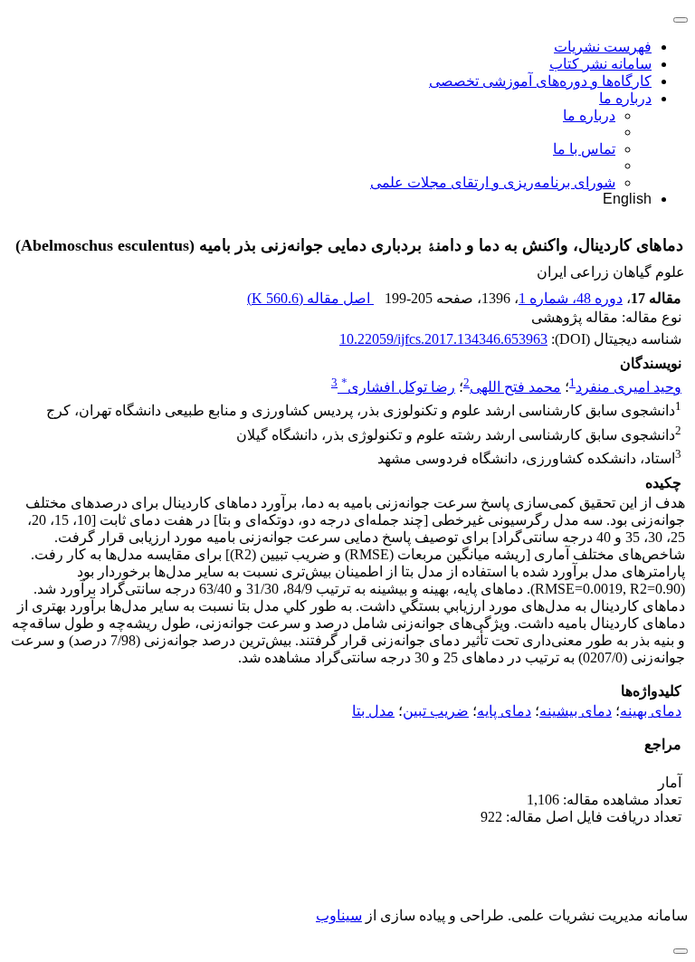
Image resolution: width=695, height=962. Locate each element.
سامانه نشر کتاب (600, 63)
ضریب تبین (436, 711)
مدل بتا (373, 711)
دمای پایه (504, 711)
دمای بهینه (650, 711)
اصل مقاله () (310, 298)
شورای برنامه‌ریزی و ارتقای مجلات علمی (492, 182)
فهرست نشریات (603, 46)
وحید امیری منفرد (628, 387)
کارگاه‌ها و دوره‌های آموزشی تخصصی (540, 81)
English (627, 198)
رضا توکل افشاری (398, 387)
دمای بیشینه (575, 711)
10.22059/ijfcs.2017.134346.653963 (443, 339)
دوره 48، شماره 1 (571, 298)
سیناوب (339, 915)
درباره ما (625, 98)
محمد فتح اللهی (515, 387)
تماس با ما (584, 149)
